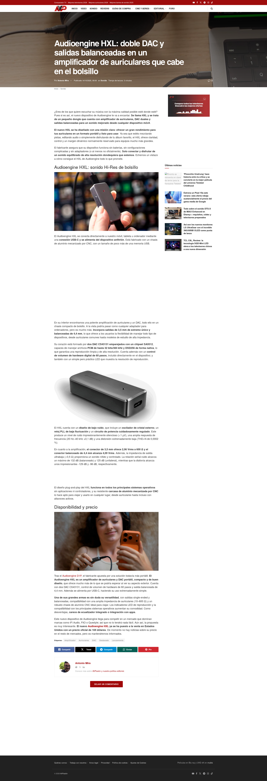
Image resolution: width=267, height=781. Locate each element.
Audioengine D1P (71, 575)
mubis (210, 762)
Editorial (159, 8)
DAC (94, 640)
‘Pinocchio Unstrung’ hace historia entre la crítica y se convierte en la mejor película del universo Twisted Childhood (198, 179)
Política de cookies (120, 762)
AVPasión (64, 773)
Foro (172, 8)
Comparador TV (60, 2)
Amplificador (70, 640)
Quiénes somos (60, 762)
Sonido (93, 8)
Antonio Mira (63, 80)
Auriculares (84, 640)
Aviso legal (93, 762)
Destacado (104, 640)
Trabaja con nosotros (78, 762)
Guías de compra (121, 8)
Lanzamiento (117, 640)
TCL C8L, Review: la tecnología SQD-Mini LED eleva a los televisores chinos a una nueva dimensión (198, 245)
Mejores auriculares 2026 (98, 2)
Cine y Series (142, 8)
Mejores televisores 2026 (77, 2)
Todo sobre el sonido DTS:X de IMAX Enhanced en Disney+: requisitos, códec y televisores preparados (197, 213)
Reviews (104, 8)
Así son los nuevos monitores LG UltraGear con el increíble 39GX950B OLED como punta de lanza (198, 229)
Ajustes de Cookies (138, 762)
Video (84, 8)
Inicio (75, 8)
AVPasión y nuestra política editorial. (108, 671)
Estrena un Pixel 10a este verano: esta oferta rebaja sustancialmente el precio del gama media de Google (198, 197)
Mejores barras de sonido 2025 (121, 2)
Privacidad (105, 762)
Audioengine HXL (98, 626)
